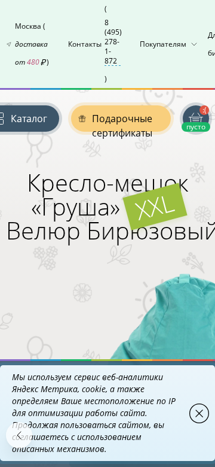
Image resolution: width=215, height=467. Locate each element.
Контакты (95, 44)
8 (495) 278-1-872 (113, 42)
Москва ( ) (32, 44)
